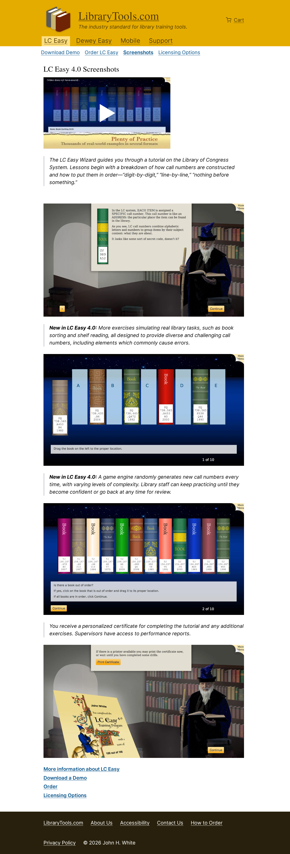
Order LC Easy (101, 52)
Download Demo (60, 52)
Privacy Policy (60, 843)
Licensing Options (179, 52)
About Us (102, 823)
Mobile (130, 40)
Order (51, 786)
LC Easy (56, 40)
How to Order (206, 823)
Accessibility (135, 823)
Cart (239, 20)
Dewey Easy (94, 40)
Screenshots (138, 52)
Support (161, 40)
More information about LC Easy (82, 769)
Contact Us (170, 823)
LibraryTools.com (118, 15)
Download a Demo (65, 778)
